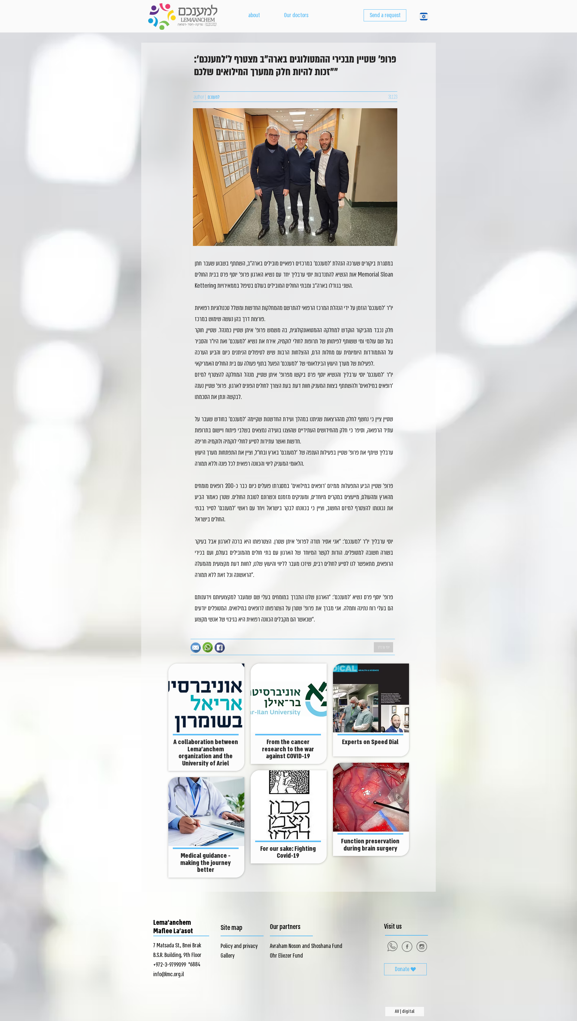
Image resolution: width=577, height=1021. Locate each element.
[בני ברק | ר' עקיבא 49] (422, 946)
